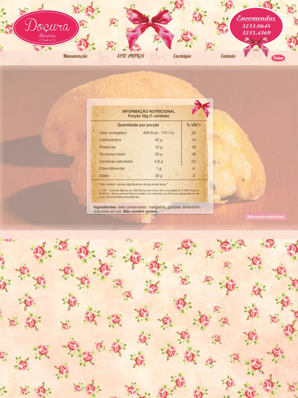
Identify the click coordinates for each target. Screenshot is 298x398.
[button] (130, 56)
